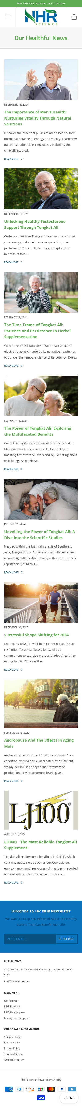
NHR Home (10, 1001)
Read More (11, 159)
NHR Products (12, 1006)
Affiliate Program (14, 1059)
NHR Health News (14, 1012)
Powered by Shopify (49, 1079)
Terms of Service (14, 1054)
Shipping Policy (13, 1037)
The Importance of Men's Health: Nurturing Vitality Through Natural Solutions (37, 118)
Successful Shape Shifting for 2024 (36, 634)
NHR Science (28, 1079)
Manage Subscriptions (17, 1018)
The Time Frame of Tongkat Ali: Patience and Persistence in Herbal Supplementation (37, 330)
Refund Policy (12, 1042)
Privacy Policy (12, 1048)
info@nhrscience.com (16, 981)
